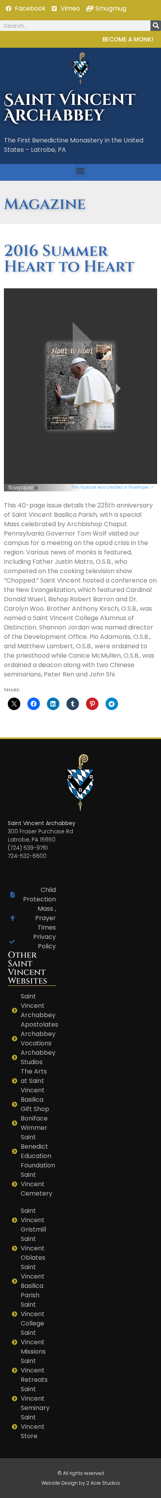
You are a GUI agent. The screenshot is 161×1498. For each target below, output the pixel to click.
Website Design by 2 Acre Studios (80, 1483)
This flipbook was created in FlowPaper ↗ (112, 487)
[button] (80, 170)
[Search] (155, 25)
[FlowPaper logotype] (24, 488)
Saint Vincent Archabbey (70, 108)
